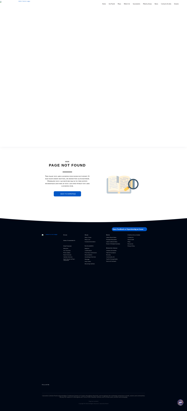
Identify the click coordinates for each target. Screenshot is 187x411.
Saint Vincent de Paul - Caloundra (69, 259)
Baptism (87, 248)
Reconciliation (88, 255)
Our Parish (112, 4)
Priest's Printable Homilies (113, 244)
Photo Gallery (66, 252)
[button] (129, 229)
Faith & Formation (111, 252)
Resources (130, 244)
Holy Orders (88, 261)
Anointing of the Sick (90, 257)
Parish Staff (131, 239)
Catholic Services (67, 257)
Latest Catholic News (111, 241)
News (156, 4)
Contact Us (131, 237)
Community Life (110, 257)
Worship (108, 255)
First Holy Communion (91, 252)
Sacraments (136, 4)
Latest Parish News (111, 237)
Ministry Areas (147, 4)
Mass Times (88, 237)
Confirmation (88, 250)
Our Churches (67, 250)
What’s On (127, 4)
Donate (176, 4)
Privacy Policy (131, 246)
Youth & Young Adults (112, 259)
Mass (119, 4)
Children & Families (111, 250)
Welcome (65, 248)
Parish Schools (67, 255)
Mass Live (87, 239)
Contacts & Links (166, 4)
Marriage (87, 259)
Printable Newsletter (111, 239)
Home (104, 4)
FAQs (129, 241)
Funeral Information (90, 241)
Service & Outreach (111, 261)
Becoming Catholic (90, 263)
